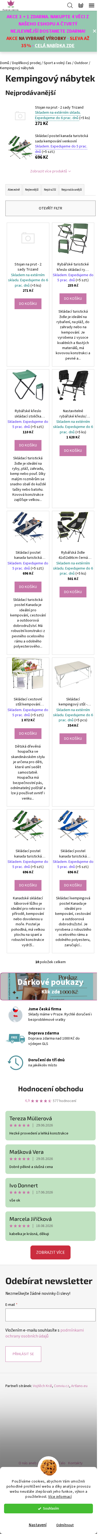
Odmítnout (65, 1525)
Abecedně (14, 190)
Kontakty (75, 1463)
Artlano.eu (79, 1386)
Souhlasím (51, 1508)
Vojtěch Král (42, 1386)
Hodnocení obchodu (50, 1088)
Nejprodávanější (71, 190)
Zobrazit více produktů (48, 171)
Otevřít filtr (50, 208)
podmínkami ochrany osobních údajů (44, 1333)
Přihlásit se (23, 1354)
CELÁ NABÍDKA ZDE (55, 45)
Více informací (60, 1496)
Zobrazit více (50, 1252)
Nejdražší (50, 190)
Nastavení (38, 1525)
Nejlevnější (32, 190)
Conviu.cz (61, 1386)
